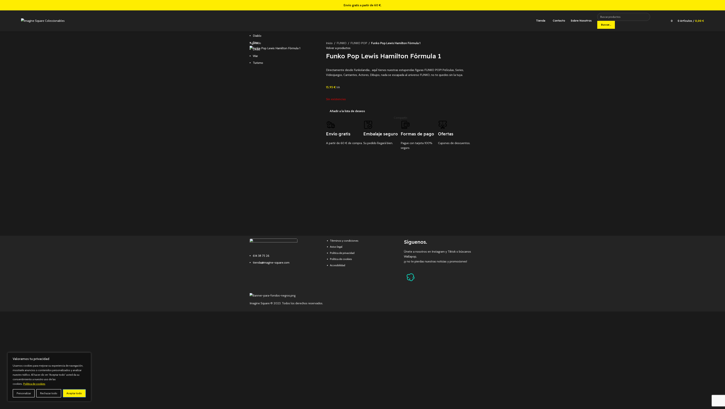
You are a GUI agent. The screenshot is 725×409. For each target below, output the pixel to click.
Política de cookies (34, 384)
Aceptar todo (74, 393)
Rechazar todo (48, 393)
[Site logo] (43, 20)
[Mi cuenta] (661, 21)
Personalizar (24, 393)
